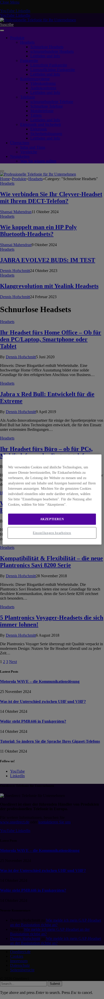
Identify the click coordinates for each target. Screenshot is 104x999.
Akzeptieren (52, 519)
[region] (52, 499)
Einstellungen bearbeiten (52, 533)
